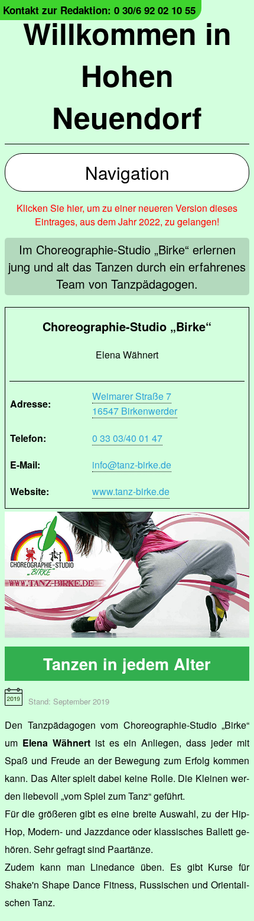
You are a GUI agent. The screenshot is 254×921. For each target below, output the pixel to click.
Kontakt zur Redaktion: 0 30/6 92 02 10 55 (99, 10)
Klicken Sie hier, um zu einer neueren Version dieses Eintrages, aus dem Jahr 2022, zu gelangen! (127, 214)
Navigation (127, 172)
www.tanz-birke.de (131, 491)
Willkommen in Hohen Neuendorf (127, 75)
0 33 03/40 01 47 (127, 438)
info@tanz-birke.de (131, 464)
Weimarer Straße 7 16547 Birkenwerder (134, 403)
